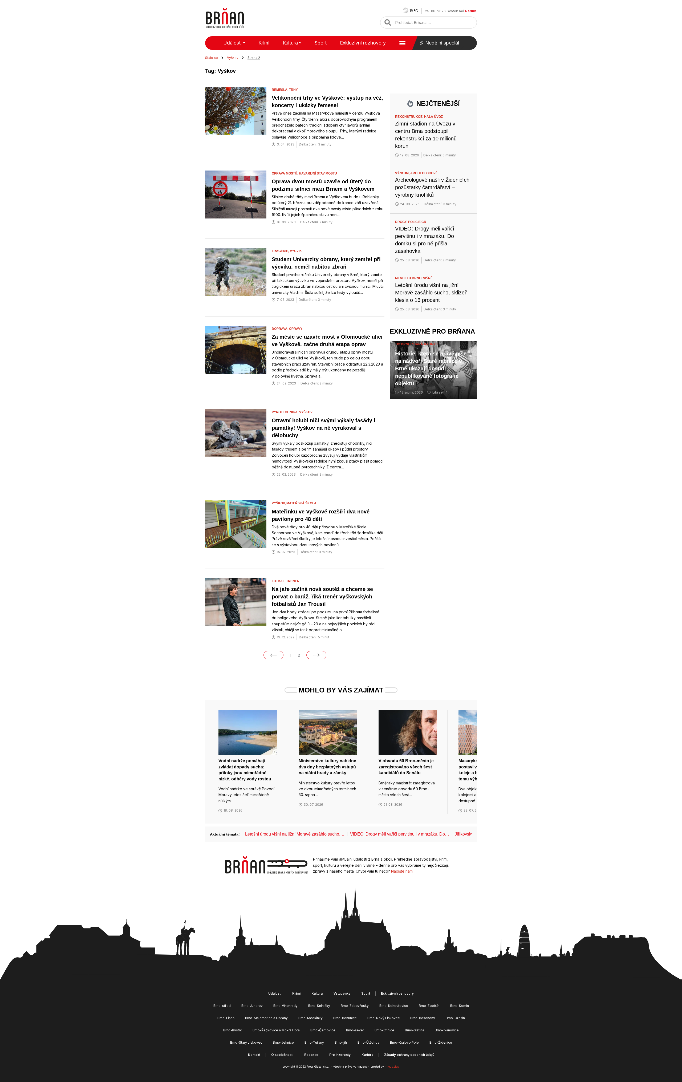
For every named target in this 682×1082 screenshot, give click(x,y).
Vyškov (232, 58)
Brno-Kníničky (319, 1006)
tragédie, (281, 251)
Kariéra (367, 1055)
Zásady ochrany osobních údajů (409, 1055)
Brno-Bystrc (232, 1030)
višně (428, 278)
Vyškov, (279, 503)
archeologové (424, 173)
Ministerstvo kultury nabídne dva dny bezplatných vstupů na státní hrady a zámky (327, 767)
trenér (292, 581)
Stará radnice (425, 344)
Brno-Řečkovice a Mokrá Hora (276, 1030)
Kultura (290, 43)
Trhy (293, 90)
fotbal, (279, 581)
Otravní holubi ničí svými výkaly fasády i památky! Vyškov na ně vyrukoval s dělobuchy (323, 428)
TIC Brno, (403, 344)
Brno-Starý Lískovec (246, 1042)
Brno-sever (355, 1030)
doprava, (280, 329)
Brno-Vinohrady (285, 1006)
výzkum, (402, 173)
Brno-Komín (459, 1006)
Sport (321, 43)
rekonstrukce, (409, 117)
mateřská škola (301, 503)
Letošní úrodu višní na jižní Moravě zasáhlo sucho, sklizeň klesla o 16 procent (431, 292)
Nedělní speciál (442, 43)
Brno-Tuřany (314, 1042)
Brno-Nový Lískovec (383, 1018)
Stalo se (211, 58)
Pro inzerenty (340, 1055)
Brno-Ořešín (455, 1018)
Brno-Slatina (414, 1030)
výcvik (296, 251)
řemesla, (280, 90)
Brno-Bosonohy (422, 1018)
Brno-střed (222, 1006)
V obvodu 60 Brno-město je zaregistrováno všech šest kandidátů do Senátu (406, 767)
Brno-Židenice (440, 1042)
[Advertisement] (433, 486)
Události (232, 43)
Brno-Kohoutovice (393, 1006)
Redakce (311, 1055)
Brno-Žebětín (429, 1006)
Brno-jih (341, 1042)
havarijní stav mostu (318, 173)
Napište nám (402, 871)
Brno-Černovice (322, 1030)
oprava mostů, (285, 173)
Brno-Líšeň (225, 1018)
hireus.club (392, 1066)
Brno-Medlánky (310, 1018)
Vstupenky (342, 993)
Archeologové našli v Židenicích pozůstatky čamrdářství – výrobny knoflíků (432, 187)
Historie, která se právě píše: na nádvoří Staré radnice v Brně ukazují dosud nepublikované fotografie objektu (431, 368)
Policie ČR (417, 222)
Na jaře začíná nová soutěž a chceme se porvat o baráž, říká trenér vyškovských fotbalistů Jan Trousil (322, 596)
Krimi (263, 43)
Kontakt (254, 1055)
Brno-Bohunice (345, 1018)
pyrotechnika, (285, 412)
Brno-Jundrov (252, 1006)
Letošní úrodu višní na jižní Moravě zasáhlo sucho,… (294, 834)
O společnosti (282, 1055)
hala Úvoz (433, 117)
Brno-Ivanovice (447, 1030)
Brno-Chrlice (384, 1030)
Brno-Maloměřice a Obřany (266, 1018)
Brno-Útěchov (368, 1042)
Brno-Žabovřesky (355, 1006)
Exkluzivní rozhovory (363, 43)
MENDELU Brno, (409, 278)
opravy (295, 329)
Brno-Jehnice (283, 1042)
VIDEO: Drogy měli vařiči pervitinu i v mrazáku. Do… (399, 834)
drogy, (401, 222)
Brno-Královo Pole (404, 1042)
